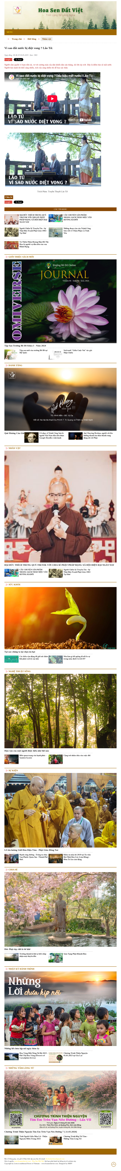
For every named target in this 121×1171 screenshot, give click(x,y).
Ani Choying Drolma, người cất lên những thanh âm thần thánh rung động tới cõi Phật (98, 435)
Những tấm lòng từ (21, 1068)
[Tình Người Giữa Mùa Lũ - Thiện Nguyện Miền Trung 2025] (11, 1140)
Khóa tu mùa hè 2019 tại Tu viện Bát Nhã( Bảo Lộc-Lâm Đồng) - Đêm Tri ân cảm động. (77, 857)
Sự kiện (13, 770)
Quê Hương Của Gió (14, 433)
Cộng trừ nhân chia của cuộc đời (77, 755)
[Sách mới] (56, 354)
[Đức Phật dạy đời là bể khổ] (60, 909)
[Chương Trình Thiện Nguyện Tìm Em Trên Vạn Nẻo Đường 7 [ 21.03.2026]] (60, 1100)
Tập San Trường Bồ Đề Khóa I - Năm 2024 (25, 345)
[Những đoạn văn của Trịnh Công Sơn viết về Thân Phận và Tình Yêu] (56, 232)
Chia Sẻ (13, 869)
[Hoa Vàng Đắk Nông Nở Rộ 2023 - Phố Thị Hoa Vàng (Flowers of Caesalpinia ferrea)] (11, 1056)
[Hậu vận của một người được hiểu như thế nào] (60, 711)
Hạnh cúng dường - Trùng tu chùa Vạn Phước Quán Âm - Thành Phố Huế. (33, 857)
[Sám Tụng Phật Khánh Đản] (56, 958)
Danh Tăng (15, 365)
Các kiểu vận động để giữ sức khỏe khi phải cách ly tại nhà (33, 657)
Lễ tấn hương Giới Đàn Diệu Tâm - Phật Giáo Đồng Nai (31, 850)
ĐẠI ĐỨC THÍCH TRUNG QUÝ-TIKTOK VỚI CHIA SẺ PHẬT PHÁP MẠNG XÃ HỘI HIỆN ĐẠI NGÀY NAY (33, 218)
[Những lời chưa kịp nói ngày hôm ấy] (60, 1008)
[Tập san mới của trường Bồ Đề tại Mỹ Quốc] (11, 354)
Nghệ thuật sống (20, 671)
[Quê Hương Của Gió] (60, 399)
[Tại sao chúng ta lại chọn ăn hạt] (60, 618)
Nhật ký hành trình (21, 969)
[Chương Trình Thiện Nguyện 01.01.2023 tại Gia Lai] (56, 1058)
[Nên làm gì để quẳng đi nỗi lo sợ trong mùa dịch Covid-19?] (56, 659)
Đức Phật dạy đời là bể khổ (17, 949)
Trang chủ (17, 39)
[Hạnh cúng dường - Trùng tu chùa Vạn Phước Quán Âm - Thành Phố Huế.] (11, 858)
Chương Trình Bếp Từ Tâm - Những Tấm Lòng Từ (76, 1137)
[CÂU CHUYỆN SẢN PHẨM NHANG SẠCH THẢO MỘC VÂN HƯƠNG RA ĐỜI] (56, 218)
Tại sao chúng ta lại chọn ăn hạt (19, 652)
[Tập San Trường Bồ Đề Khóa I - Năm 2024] (60, 301)
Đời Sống (32, 39)
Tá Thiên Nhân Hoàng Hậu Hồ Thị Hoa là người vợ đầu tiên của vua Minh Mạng (33, 244)
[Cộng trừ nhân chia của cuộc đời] (56, 759)
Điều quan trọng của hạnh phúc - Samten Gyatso (32, 756)
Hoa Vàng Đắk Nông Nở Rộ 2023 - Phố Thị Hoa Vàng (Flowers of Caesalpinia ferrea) (33, 1055)
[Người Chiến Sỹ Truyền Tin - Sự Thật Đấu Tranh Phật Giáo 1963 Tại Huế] (11, 232)
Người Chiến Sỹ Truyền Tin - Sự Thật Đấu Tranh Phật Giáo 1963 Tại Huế (32, 230)
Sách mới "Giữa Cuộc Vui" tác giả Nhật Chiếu (78, 351)
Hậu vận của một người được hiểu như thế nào (26, 751)
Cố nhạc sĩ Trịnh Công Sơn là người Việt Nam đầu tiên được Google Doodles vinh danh (51, 435)
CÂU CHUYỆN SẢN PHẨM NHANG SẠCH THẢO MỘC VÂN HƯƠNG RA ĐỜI (78, 217)
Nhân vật (46, 39)
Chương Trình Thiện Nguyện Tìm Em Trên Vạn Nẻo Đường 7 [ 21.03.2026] (40, 1132)
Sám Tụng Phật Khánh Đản (75, 954)
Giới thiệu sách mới (21, 257)
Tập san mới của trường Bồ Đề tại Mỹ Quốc (33, 351)
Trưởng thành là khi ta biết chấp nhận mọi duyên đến (32, 955)
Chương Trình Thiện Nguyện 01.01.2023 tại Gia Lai (76, 1054)
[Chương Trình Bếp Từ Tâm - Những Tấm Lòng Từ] (56, 1140)
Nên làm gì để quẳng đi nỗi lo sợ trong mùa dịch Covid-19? (77, 657)
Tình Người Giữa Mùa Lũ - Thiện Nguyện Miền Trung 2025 (33, 1137)
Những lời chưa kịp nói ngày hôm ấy (21, 1048)
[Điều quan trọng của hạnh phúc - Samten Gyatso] (11, 759)
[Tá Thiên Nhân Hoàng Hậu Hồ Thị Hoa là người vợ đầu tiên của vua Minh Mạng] (11, 245)
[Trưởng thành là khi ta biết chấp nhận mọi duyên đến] (11, 957)
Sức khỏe (15, 584)
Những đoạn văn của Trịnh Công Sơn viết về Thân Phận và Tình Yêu (77, 230)
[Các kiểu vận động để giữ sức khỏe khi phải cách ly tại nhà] (11, 659)
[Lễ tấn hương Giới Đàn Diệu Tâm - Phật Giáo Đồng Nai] (60, 810)
